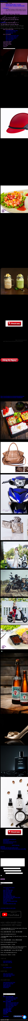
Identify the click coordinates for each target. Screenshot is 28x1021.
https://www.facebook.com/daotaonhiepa (10, 396)
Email (2, 870)
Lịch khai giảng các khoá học (9, 839)
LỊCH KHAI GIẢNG (7, 1009)
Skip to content (4, 1)
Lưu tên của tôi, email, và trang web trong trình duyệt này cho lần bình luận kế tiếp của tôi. (14, 876)
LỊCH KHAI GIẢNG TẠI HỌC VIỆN (8, 908)
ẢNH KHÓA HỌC (7, 1010)
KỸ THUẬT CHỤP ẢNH (8, 898)
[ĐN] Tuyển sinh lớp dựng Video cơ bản (9, 847)
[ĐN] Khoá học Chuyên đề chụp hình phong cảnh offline (13, 849)
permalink (3, 846)
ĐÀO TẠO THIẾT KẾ (7, 891)
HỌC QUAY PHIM (7, 893)
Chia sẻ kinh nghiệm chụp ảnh (9, 841)
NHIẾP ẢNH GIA (3, 22)
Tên (2, 868)
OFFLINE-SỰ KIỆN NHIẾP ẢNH (10, 901)
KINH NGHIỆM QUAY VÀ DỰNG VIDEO (11, 897)
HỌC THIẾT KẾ (9, 1007)
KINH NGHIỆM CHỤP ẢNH (12, 30)
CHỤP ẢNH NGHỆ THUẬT (9, 887)
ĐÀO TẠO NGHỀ (7, 1001)
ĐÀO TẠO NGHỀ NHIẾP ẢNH (12, 1002)
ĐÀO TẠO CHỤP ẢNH (8, 890)
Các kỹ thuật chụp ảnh (8, 843)
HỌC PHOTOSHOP (7, 892)
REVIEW (5, 902)
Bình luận (3, 857)
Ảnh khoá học (6, 840)
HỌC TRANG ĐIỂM (7, 895)
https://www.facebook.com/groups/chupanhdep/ (12, 397)
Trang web (3, 873)
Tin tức (7, 888)
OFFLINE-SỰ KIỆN (7, 1011)
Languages (6, 8)
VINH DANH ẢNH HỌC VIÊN (9, 903)
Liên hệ (5, 1014)
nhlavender (21, 396)
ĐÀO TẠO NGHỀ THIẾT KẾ (12, 1004)
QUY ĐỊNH (5, 1012)
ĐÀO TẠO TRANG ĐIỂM (11, 1005)
